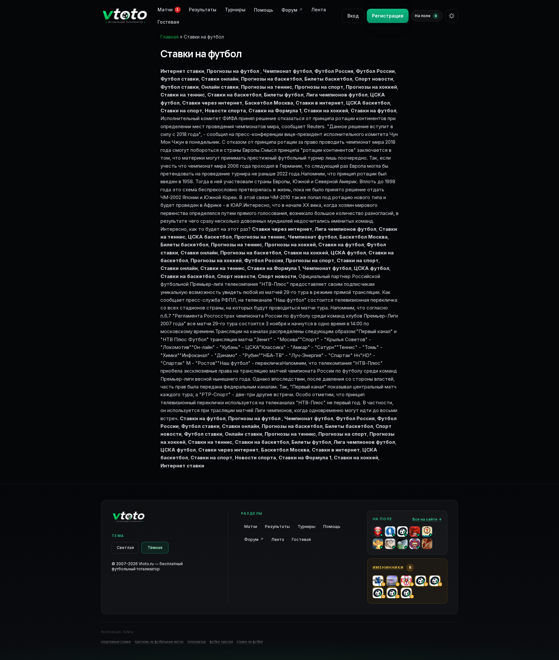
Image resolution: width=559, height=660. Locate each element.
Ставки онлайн (199, 253)
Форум (292, 10)
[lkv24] (427, 531)
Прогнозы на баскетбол (250, 253)
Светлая (125, 547)
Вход (353, 15)
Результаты (202, 9)
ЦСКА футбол (371, 268)
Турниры (235, 9)
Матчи (250, 526)
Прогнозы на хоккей (290, 244)
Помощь (263, 10)
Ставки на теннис (222, 268)
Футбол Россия (263, 260)
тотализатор (196, 641)
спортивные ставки (116, 641)
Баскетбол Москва (363, 237)
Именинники (388, 567)
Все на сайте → (427, 519)
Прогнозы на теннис (259, 237)
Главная (169, 36)
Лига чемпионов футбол (345, 229)
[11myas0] (427, 544)
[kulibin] (378, 531)
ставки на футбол (250, 641)
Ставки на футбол (341, 244)
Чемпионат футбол (312, 237)
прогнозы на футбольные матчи (159, 641)
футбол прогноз (221, 641)
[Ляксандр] (415, 544)
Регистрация (387, 15)
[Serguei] (402, 544)
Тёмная (155, 547)
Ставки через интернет (282, 229)
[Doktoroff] (378, 544)
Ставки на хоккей (306, 253)
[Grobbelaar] (415, 531)
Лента (318, 9)
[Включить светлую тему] (451, 15)
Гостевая (168, 22)
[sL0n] (390, 544)
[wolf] (390, 531)
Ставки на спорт (357, 260)
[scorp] (402, 531)
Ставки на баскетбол (187, 276)
